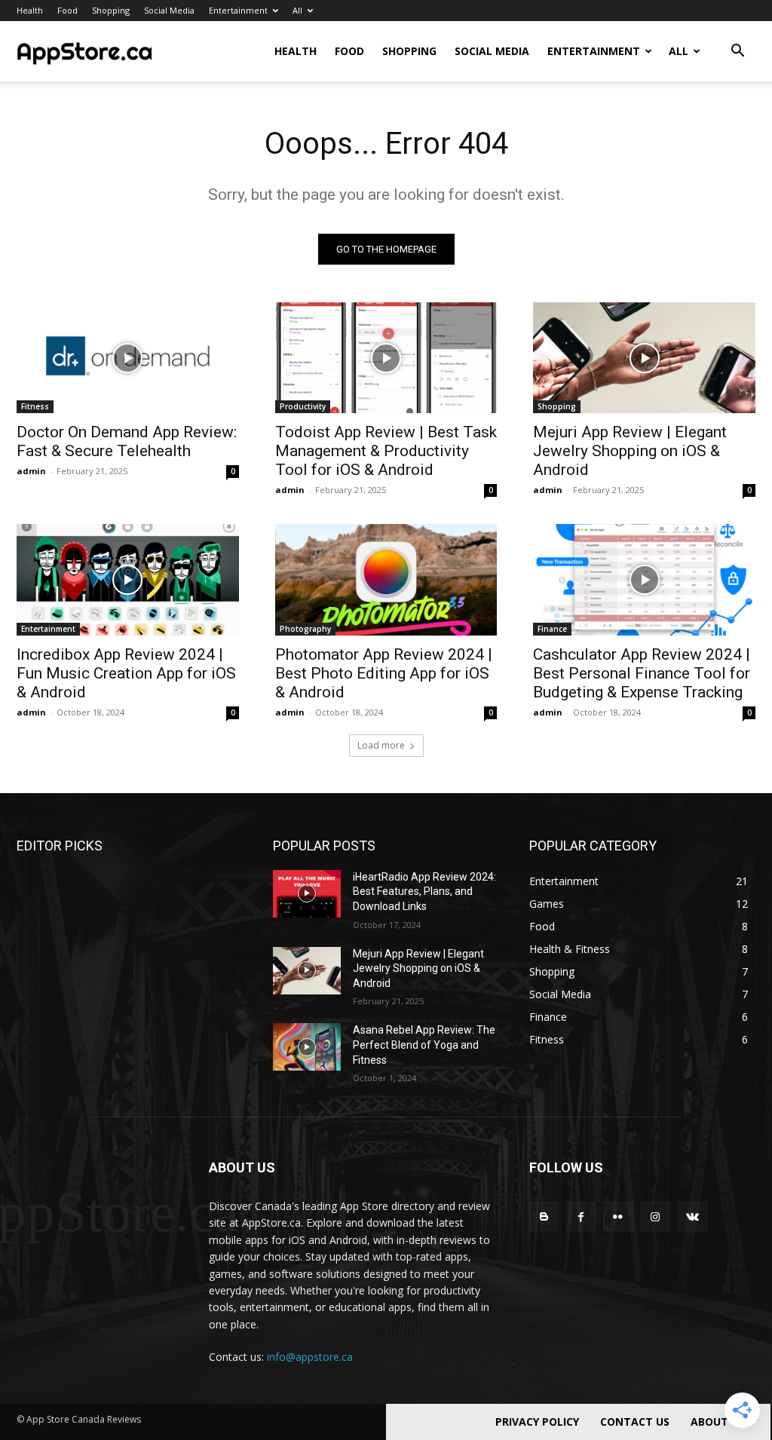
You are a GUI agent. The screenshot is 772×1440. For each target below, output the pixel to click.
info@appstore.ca (310, 1357)
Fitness (35, 406)
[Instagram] (655, 1216)
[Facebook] (581, 1216)
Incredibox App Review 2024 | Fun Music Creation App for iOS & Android (126, 673)
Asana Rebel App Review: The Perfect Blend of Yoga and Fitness (424, 1044)
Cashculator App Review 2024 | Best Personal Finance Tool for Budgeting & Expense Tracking (641, 673)
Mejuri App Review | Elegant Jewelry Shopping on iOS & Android (630, 451)
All (297, 10)
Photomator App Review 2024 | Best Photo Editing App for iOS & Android (383, 673)
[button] (737, 52)
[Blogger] (544, 1216)
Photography (305, 628)
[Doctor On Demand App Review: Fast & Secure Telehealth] (128, 357)
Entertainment (238, 10)
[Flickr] (618, 1216)
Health (30, 10)
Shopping (111, 10)
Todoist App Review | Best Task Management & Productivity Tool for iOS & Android (386, 451)
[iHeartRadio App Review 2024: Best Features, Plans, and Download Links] (307, 894)
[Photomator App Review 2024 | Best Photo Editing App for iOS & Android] (386, 579)
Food (67, 10)
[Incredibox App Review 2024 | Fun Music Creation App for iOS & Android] (128, 579)
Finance (552, 628)
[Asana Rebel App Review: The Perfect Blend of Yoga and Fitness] (307, 1047)
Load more (381, 745)
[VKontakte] (692, 1216)
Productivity (303, 406)
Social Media (169, 10)
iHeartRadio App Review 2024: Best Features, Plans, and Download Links (424, 891)
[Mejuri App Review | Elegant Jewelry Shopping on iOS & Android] (644, 357)
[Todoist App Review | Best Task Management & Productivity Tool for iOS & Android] (386, 357)
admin (31, 470)
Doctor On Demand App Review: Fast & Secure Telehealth (127, 441)
